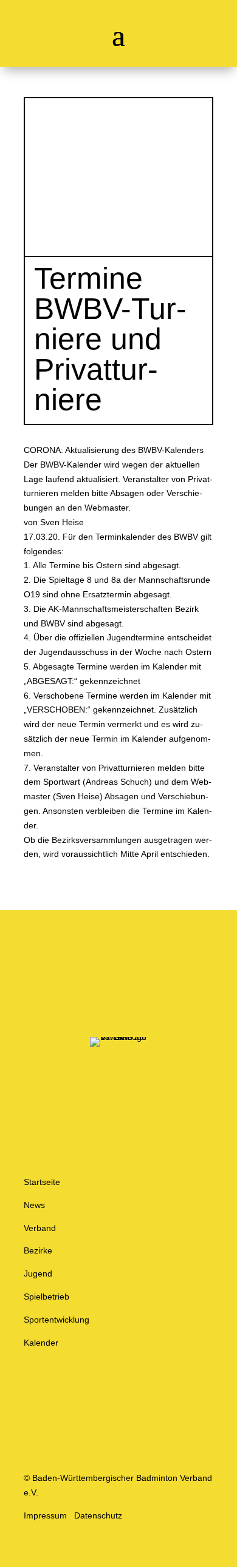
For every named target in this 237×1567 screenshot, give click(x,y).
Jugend (38, 1273)
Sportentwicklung (56, 1319)
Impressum (45, 1515)
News (34, 1205)
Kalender (41, 1342)
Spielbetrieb (46, 1296)
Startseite (42, 1182)
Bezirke (38, 1250)
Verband (40, 1228)
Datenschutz (98, 1515)
